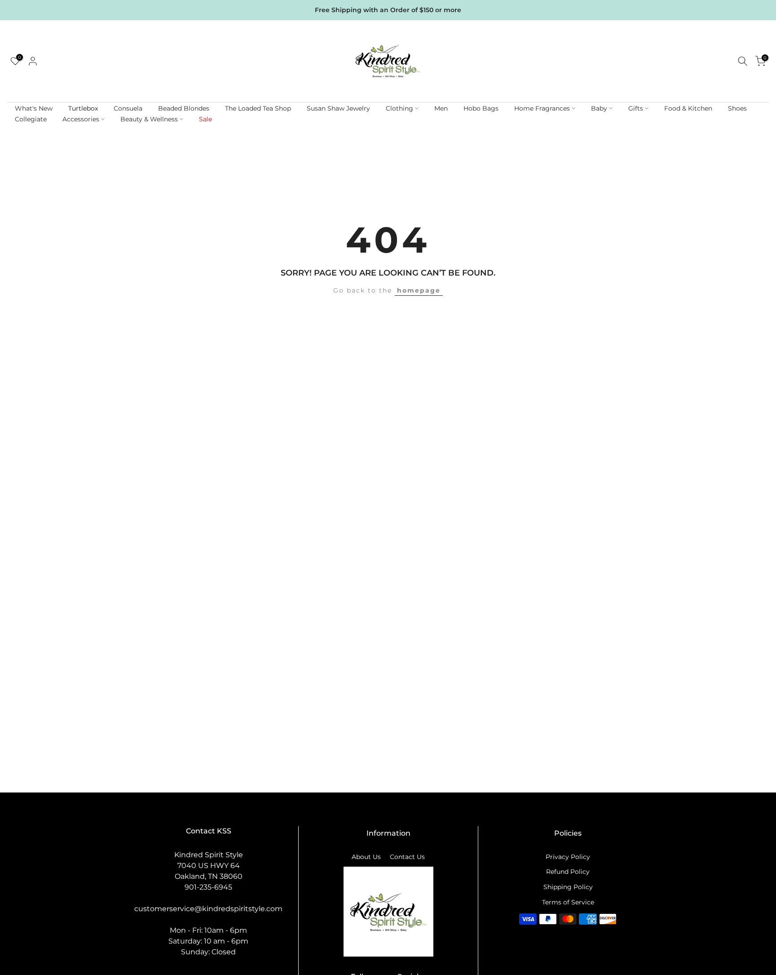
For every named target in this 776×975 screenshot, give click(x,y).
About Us (366, 857)
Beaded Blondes (183, 108)
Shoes (737, 108)
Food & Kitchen (688, 108)
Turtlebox (83, 108)
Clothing (399, 108)
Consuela (128, 108)
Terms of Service (568, 902)
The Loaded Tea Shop (258, 108)
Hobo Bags (480, 108)
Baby (599, 108)
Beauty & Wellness (149, 119)
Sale (205, 119)
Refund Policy (568, 872)
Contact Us (407, 857)
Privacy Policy (568, 857)
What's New (34, 108)
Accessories (80, 119)
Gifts (635, 108)
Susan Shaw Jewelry (338, 108)
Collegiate (31, 119)
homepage (419, 290)
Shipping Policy (568, 887)
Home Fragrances (542, 108)
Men (441, 108)
